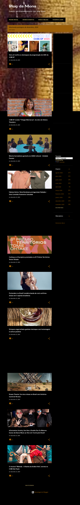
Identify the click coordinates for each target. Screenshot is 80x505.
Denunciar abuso (60, 223)
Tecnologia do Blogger (41, 492)
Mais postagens (29, 485)
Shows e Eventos (28, 19)
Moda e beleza (43, 19)
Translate (61, 162)
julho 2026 (58, 176)
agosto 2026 (59, 173)
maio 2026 (58, 183)
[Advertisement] (28, 83)
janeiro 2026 (59, 197)
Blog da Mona (22, 6)
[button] (49, 64)
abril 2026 (58, 187)
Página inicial (13, 19)
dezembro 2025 (60, 201)
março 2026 (59, 190)
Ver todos (12, 30)
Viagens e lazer (58, 19)
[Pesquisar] (71, 6)
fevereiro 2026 (60, 194)
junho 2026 (59, 180)
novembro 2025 (60, 204)
